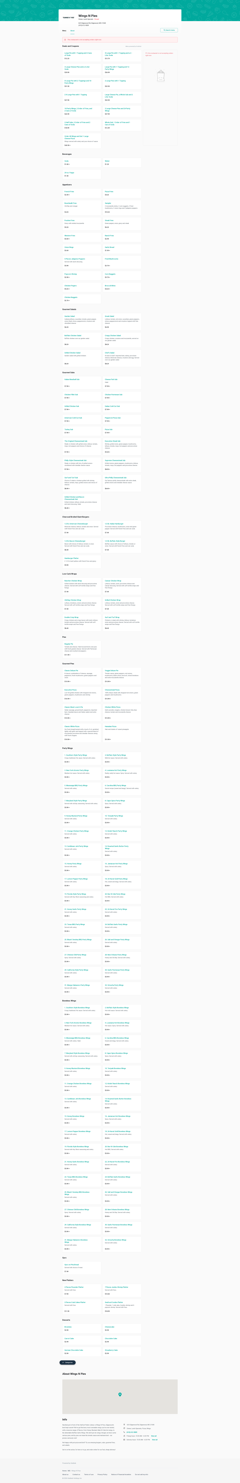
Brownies (68, 1327)
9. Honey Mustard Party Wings (75, 816)
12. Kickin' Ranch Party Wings (116, 831)
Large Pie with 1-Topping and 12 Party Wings (117, 68)
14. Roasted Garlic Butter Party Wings (116, 847)
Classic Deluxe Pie (71, 671)
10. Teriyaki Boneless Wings (115, 1068)
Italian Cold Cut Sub (112, 406)
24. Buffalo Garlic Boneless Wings (117, 1177)
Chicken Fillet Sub (71, 395)
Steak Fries (109, 220)
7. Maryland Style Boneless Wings (77, 1053)
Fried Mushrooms (111, 259)
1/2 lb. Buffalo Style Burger (115, 541)
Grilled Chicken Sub (71, 406)
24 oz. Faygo (69, 173)
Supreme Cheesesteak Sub (115, 460)
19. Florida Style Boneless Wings (76, 1147)
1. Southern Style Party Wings (75, 755)
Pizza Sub (108, 429)
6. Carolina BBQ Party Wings (115, 785)
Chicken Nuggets (70, 297)
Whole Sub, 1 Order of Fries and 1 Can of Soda (117, 123)
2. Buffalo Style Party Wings (115, 755)
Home (64, 1471)
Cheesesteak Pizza (112, 690)
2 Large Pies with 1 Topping (115, 81)
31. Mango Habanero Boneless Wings (76, 1241)
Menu (64, 31)
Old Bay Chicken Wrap (72, 600)
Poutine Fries (69, 220)
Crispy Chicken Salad (113, 336)
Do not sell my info (141, 1474)
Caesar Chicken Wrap (113, 581)
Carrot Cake (69, 1338)
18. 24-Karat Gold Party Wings (116, 879)
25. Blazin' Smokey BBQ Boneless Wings (76, 1193)
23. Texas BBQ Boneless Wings (76, 1177)
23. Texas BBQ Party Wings (74, 924)
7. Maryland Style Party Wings (75, 801)
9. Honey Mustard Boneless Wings (77, 1068)
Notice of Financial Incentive (121, 1474)
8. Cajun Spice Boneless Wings (116, 1053)
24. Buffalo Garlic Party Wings (116, 924)
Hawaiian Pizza (110, 726)
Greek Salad (109, 316)
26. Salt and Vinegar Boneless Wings (118, 1192)
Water (107, 161)
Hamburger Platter (71, 558)
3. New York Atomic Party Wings (76, 770)
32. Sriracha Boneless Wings (115, 1240)
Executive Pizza (70, 690)
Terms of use (89, 1474)
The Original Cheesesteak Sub (75, 441)
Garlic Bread (109, 247)
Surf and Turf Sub (71, 478)
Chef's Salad (109, 353)
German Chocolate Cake (73, 1350)
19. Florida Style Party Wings (75, 894)
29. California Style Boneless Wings (77, 1225)
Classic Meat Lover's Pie (73, 707)
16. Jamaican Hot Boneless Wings (117, 1116)
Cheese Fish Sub (111, 379)
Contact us (76, 1474)
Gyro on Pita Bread (71, 1265)
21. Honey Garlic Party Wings (75, 909)
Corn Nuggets (110, 274)
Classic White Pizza (71, 726)
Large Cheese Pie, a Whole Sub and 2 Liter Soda (119, 96)
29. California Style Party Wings (76, 970)
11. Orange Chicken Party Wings (76, 831)
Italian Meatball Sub (71, 379)
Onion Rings (69, 247)
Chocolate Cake (111, 1338)
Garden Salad (69, 316)
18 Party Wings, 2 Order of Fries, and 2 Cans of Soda (78, 110)
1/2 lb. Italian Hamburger (114, 524)
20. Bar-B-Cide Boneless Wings (116, 1147)
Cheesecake (109, 1327)
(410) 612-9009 (83, 25)
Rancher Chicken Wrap (73, 581)
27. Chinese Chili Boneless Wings (76, 1210)
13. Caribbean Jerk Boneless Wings (77, 1099)
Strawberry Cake (111, 1350)
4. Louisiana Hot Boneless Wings (117, 1023)
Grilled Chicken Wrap (113, 600)
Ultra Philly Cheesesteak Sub (115, 478)
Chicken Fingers (70, 286)
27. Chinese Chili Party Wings (75, 955)
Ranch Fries (109, 236)
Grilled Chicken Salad (72, 353)
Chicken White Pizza (112, 707)
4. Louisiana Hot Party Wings (116, 770)
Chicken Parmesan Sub (113, 395)
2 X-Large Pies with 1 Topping (75, 95)
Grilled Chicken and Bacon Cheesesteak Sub (74, 498)
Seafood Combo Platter (114, 1302)
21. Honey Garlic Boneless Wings (76, 1162)
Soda (66, 161)
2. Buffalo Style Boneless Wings (117, 1008)
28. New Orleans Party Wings (116, 955)
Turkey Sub (68, 429)
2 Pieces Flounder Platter (74, 1287)
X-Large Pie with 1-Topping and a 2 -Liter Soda (118, 54)
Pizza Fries (109, 192)
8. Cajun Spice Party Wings (115, 801)
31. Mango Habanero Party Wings (77, 985)
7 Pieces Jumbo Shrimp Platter (116, 1287)
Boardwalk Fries (70, 203)
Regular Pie (68, 644)
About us (65, 1474)
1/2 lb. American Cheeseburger (76, 524)
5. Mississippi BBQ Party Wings (75, 785)
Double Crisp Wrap (71, 617)
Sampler (108, 203)
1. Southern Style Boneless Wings (77, 1008)
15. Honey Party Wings (72, 864)
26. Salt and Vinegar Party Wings (117, 940)
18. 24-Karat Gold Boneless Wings (117, 1131)
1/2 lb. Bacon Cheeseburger (75, 541)
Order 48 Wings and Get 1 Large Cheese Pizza (76, 137)
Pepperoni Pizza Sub (113, 418)
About (72, 31)
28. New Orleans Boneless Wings (117, 1210)
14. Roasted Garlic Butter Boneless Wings (118, 1100)
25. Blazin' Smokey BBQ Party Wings (78, 940)
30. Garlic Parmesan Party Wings (117, 970)
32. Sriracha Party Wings (114, 985)
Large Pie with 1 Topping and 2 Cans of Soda (78, 54)
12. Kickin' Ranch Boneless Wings (117, 1084)
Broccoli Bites (110, 286)
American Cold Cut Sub (73, 418)
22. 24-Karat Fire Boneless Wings (117, 1162)
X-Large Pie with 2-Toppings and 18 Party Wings (77, 82)
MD (69, 1471)
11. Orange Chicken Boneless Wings (78, 1084)
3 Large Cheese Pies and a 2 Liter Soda (77, 68)
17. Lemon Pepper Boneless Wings (77, 1131)
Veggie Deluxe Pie (111, 671)
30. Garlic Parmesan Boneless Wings (118, 1225)
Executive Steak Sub (112, 441)
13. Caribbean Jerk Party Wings (76, 846)
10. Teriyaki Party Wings (114, 816)
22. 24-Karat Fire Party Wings (116, 909)
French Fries (69, 192)
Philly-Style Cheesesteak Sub (75, 460)
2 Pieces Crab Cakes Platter (75, 1302)
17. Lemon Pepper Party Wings (76, 879)
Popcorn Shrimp (70, 274)
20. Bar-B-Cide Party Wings (115, 894)
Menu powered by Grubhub (133, 46)
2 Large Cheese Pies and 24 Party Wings (117, 110)
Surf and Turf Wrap (112, 617)
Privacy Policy (103, 1474)
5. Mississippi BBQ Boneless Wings (77, 1038)
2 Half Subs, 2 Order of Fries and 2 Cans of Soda (77, 123)
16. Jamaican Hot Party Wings (116, 864)
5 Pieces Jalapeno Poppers (74, 259)
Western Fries (69, 236)
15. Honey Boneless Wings (74, 1116)
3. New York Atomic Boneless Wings (78, 1023)
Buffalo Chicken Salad (72, 336)
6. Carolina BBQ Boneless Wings (117, 1038)
